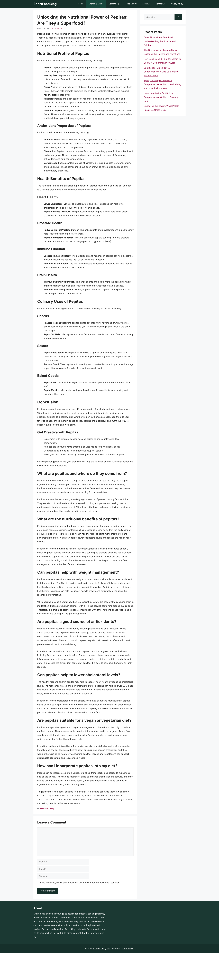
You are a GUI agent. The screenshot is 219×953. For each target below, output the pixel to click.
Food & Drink (131, 4)
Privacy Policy (176, 4)
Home (80, 4)
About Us (146, 4)
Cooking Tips (115, 4)
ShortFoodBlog (45, 4)
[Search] (178, 17)
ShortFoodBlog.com (43, 913)
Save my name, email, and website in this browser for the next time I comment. (80, 882)
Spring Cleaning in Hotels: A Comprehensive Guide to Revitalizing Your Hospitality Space (162, 84)
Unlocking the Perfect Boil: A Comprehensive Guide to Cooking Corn (161, 97)
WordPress (128, 948)
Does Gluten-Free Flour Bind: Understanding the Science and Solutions (160, 41)
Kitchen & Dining (96, 4)
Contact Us (160, 4)
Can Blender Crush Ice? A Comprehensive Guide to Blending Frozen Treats (161, 72)
